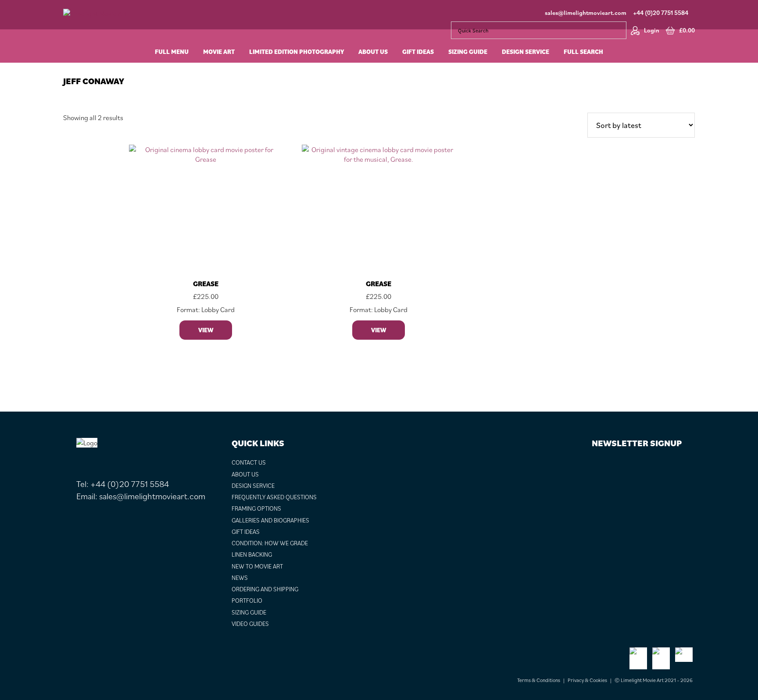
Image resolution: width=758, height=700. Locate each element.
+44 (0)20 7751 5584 (660, 13)
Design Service (253, 486)
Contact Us (249, 462)
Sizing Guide (249, 612)
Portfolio (247, 600)
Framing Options (256, 508)
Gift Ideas (246, 532)
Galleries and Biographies (270, 520)
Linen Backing (252, 554)
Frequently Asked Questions (274, 497)
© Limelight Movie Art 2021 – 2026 (654, 680)
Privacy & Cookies (587, 680)
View (205, 330)
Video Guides (250, 624)
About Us (245, 474)
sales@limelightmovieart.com (585, 13)
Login (651, 30)
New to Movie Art (257, 566)
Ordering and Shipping (265, 589)
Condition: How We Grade (270, 543)
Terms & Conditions (538, 680)
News (240, 578)
